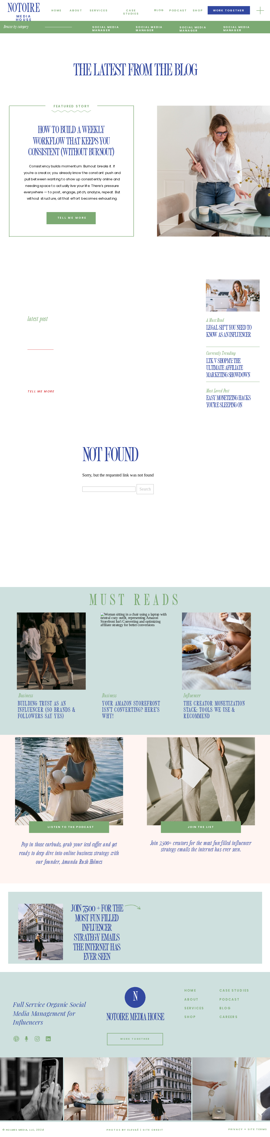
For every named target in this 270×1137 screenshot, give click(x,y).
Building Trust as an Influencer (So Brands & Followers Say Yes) (46, 709)
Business (25, 695)
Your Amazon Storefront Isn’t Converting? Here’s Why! (131, 709)
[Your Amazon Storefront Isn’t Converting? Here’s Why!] (134, 651)
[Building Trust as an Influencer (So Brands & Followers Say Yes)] (51, 651)
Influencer (192, 695)
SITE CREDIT (153, 1130)
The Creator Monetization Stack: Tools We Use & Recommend (214, 709)
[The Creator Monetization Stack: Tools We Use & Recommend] (216, 651)
